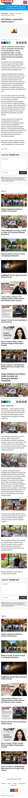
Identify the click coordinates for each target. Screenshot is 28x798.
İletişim (15, 783)
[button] (20, 43)
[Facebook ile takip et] (12, 790)
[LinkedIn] (7, 43)
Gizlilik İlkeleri (22, 783)
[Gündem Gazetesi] (7, 2)
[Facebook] (2, 43)
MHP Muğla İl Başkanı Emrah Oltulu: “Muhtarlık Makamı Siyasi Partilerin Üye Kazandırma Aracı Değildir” (16, 8)
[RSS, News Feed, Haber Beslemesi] (16, 790)
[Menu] (25, 2)
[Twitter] (5, 43)
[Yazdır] (17, 43)
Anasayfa (5, 13)
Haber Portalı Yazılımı (9, 795)
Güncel (12, 13)
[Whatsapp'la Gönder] (9, 43)
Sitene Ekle (13, 785)
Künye (9, 783)
